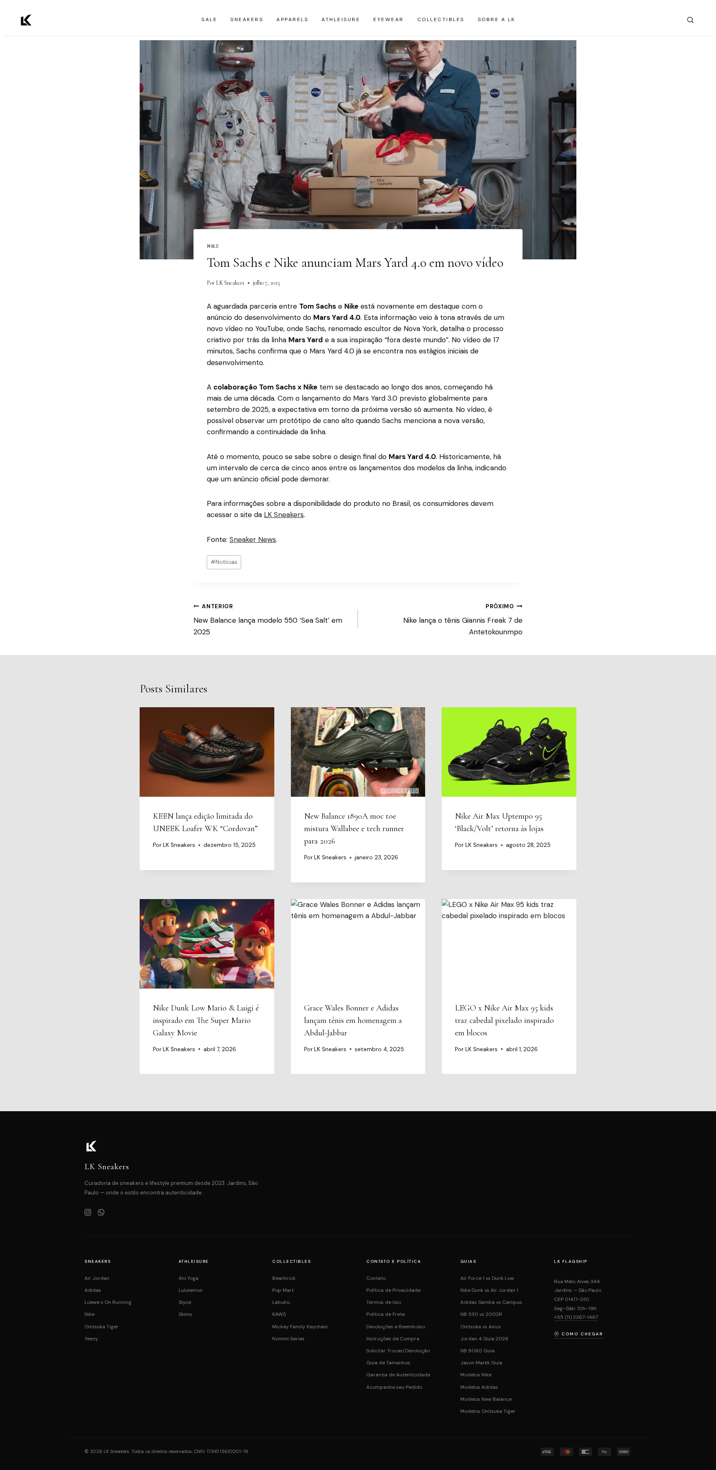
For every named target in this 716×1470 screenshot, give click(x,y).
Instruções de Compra (392, 1338)
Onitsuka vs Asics (480, 1326)
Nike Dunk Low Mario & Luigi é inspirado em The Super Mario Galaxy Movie (206, 1020)
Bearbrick (283, 1278)
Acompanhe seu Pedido (394, 1387)
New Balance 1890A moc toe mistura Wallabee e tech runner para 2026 (354, 828)
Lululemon (191, 1290)
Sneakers (246, 19)
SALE (209, 19)
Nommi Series (288, 1338)
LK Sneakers (230, 282)
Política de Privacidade (393, 1290)
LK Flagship (571, 1261)
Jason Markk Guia (481, 1362)
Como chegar (582, 1334)
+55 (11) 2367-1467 (576, 1317)
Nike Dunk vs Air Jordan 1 (489, 1290)
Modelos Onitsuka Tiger (487, 1411)
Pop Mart (283, 1290)
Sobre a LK (496, 19)
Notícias (223, 562)
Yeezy (91, 1338)
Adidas (93, 1290)
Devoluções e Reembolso (395, 1326)
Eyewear (388, 19)
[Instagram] (88, 1213)
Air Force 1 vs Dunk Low (487, 1278)
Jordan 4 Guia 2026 (484, 1338)
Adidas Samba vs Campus (491, 1302)
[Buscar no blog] (690, 20)
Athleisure (341, 19)
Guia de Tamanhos (388, 1362)
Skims (185, 1314)
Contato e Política (393, 1261)
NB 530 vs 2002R (481, 1314)
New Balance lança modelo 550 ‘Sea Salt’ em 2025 (268, 619)
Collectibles (440, 19)
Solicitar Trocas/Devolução (398, 1350)
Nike (213, 246)
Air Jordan (97, 1278)
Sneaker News (253, 539)
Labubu (281, 1302)
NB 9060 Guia (477, 1350)
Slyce (185, 1302)
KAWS (279, 1314)
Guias (468, 1261)
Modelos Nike (475, 1374)
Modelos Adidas (479, 1387)
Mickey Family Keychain (300, 1326)
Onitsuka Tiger (102, 1326)
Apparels (292, 19)
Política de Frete (385, 1314)
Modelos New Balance (486, 1399)
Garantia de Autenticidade (398, 1374)
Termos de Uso (383, 1302)
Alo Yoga (188, 1278)
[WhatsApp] (101, 1213)
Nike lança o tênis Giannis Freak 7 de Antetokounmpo (462, 619)
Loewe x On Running (108, 1302)
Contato (376, 1278)
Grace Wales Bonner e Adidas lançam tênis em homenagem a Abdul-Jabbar (353, 1020)
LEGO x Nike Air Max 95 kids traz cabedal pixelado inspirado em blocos (504, 1020)
